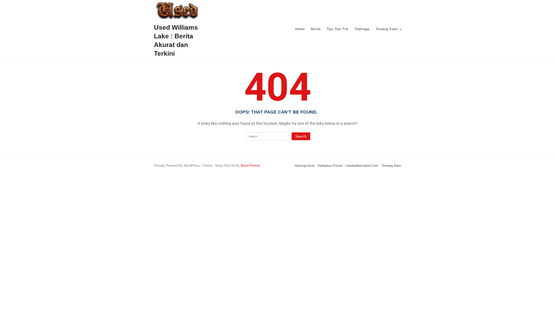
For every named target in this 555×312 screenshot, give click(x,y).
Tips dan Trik (338, 29)
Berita (316, 29)
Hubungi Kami (305, 165)
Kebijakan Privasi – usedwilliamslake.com (348, 165)
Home (300, 29)
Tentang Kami (387, 29)
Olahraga (362, 29)
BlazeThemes (250, 165)
